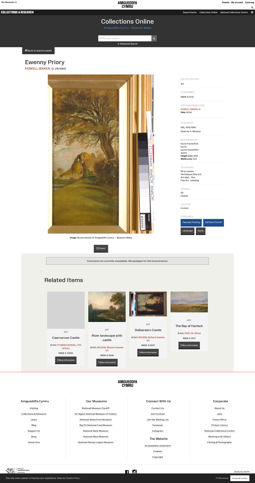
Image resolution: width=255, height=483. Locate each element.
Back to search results (39, 50)
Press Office (219, 419)
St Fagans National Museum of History (96, 414)
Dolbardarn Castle (148, 330)
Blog (33, 425)
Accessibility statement (158, 445)
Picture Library (219, 425)
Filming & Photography (219, 442)
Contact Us (157, 408)
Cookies (157, 451)
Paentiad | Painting (191, 222)
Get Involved (158, 414)
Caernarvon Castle (65, 337)
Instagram (157, 431)
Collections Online (208, 12)
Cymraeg (249, 2)
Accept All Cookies (240, 478)
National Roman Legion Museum (95, 442)
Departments (190, 12)
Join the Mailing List (158, 419)
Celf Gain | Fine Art (213, 222)
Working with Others (219, 436)
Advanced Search (128, 44)
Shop (34, 436)
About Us (219, 408)
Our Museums (8, 2)
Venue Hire (34, 442)
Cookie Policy (73, 478)
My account (237, 2)
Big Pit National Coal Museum (95, 425)
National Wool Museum (95, 436)
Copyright (157, 457)
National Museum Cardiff (96, 408)
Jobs (219, 414)
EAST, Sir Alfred (193, 333)
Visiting (34, 408)
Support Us (34, 431)
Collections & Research (17, 12)
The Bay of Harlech (189, 326)
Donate (225, 2)
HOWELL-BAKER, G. (39, 68)
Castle (201, 231)
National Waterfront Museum (96, 419)
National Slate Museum (95, 431)
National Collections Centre (234, 12)
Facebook (157, 425)
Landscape (187, 231)
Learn (34, 419)
